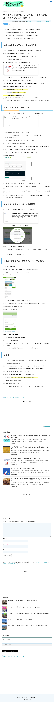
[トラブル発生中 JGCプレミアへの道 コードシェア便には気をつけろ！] (6, 449)
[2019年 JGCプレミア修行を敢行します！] (6, 471)
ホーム (18, 697)
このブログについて (26, 697)
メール (5, 544)
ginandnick (47, 426)
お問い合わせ (34, 697)
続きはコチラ (14, 443)
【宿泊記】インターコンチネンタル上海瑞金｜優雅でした (22, 601)
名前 (5, 539)
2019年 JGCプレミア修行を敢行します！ (23, 469)
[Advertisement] (27, 412)
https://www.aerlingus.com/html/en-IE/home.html (21, 117)
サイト (4, 550)
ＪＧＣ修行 (47, 21)
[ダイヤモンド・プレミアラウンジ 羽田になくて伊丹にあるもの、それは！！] (6, 481)
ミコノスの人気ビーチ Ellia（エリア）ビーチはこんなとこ (23, 619)
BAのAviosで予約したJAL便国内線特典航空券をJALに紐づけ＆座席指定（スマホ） (30, 436)
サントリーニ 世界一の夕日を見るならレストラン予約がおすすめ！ (25, 607)
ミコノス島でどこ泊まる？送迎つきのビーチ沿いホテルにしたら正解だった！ (27, 626)
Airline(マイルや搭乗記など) (34, 21)
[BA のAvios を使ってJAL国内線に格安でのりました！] (6, 461)
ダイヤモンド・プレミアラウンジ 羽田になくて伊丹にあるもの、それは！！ (30, 479)
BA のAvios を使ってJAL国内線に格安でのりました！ (24, 66)
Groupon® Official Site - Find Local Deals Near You (25, 213)
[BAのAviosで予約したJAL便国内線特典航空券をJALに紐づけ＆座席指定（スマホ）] (6, 438)
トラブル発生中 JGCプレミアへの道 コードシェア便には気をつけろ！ (29, 448)
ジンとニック (28, 699)
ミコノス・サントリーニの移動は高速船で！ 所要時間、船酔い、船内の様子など (28, 613)
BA (43, 21)
